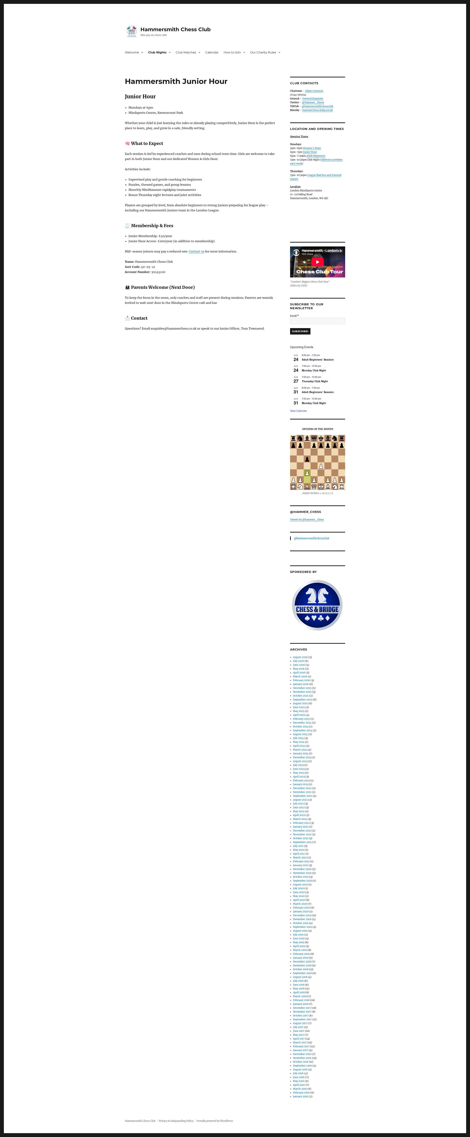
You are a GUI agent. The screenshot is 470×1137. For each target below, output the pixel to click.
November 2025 (302, 691)
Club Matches (186, 52)
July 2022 (298, 803)
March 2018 (300, 996)
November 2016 (302, 1058)
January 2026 (301, 684)
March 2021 (300, 857)
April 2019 (299, 946)
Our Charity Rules (263, 52)
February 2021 (301, 861)
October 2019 (300, 923)
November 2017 (302, 1011)
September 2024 (302, 730)
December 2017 (302, 1007)
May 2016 (298, 1081)
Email (294, 315)
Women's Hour (312, 148)
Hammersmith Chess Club (175, 29)
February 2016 (301, 1092)
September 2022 (302, 796)
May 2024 (298, 742)
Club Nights (157, 52)
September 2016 (302, 1065)
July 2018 (298, 980)
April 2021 (299, 853)
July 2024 (298, 738)
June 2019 (299, 938)
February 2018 (301, 1000)
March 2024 (300, 749)
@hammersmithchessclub (317, 106)
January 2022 (300, 826)
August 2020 (300, 884)
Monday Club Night (314, 370)
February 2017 (301, 1046)
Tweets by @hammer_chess (307, 519)
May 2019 (298, 942)
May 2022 (298, 811)
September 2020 (302, 880)
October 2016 (300, 1061)
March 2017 (300, 1042)
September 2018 (302, 973)
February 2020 (301, 907)
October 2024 (301, 726)
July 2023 (298, 765)
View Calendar (298, 411)
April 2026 (299, 672)
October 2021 (300, 838)
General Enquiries (312, 98)
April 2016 (299, 1085)
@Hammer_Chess (313, 102)
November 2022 (302, 792)
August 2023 (300, 761)
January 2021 (300, 865)
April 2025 (299, 715)
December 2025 (302, 688)
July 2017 (298, 1027)
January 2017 (300, 1050)
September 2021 (302, 842)
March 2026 (300, 676)
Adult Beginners (315, 155)
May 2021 (298, 849)
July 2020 (298, 888)
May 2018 (298, 988)
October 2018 (300, 969)
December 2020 (302, 869)
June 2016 (299, 1077)
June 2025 (299, 707)
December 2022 (302, 788)
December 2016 (302, 1054)
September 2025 (302, 699)
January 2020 (300, 911)
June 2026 (299, 664)
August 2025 (300, 703)
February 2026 (301, 680)
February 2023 (301, 780)
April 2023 (299, 776)
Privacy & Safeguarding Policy (176, 1121)
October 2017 (300, 1015)
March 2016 (300, 1088)
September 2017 (302, 1019)
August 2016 (300, 1069)
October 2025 (301, 695)
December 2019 (302, 915)
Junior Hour (310, 152)
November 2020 (302, 873)
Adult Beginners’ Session (318, 359)
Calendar (211, 52)
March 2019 (300, 950)
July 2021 (298, 846)
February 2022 (301, 822)
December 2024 (302, 722)
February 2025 (301, 718)
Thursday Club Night (315, 381)
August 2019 (300, 930)
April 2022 (299, 815)
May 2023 (298, 772)
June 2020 (299, 892)
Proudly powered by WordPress (215, 1121)
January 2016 (300, 1096)
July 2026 (298, 661)
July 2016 (298, 1073)
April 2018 (299, 992)
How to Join (232, 52)
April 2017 (299, 1038)
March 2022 (300, 819)
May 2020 (298, 896)
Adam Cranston (314, 90)
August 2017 (300, 1023)
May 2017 (298, 1034)
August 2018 (300, 977)
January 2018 (300, 1004)
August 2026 (300, 657)
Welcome (132, 52)
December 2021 (302, 830)
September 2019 (302, 927)
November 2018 (302, 965)
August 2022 (300, 799)
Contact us (196, 251)
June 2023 (299, 769)
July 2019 (298, 934)
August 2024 (300, 734)
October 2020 (301, 876)
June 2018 (298, 984)
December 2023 (302, 757)
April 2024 (299, 745)
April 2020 (299, 900)
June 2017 (298, 1031)
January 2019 (300, 957)
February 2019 (301, 954)
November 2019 (302, 919)
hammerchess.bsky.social (317, 110)
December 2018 (302, 961)
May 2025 (298, 711)
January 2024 (300, 753)
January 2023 (300, 784)
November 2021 (302, 834)
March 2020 (300, 903)
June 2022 (299, 807)
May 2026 (299, 668)
